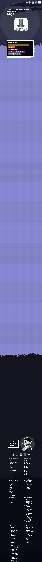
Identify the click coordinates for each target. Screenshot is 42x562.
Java (13, 47)
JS (9, 47)
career (17, 9)
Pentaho (21, 51)
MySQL (11, 54)
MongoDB (17, 54)
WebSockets (13, 51)
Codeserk (10, 9)
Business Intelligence (21, 45)
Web (10, 45)
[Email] (39, 2)
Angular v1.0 (13, 49)
